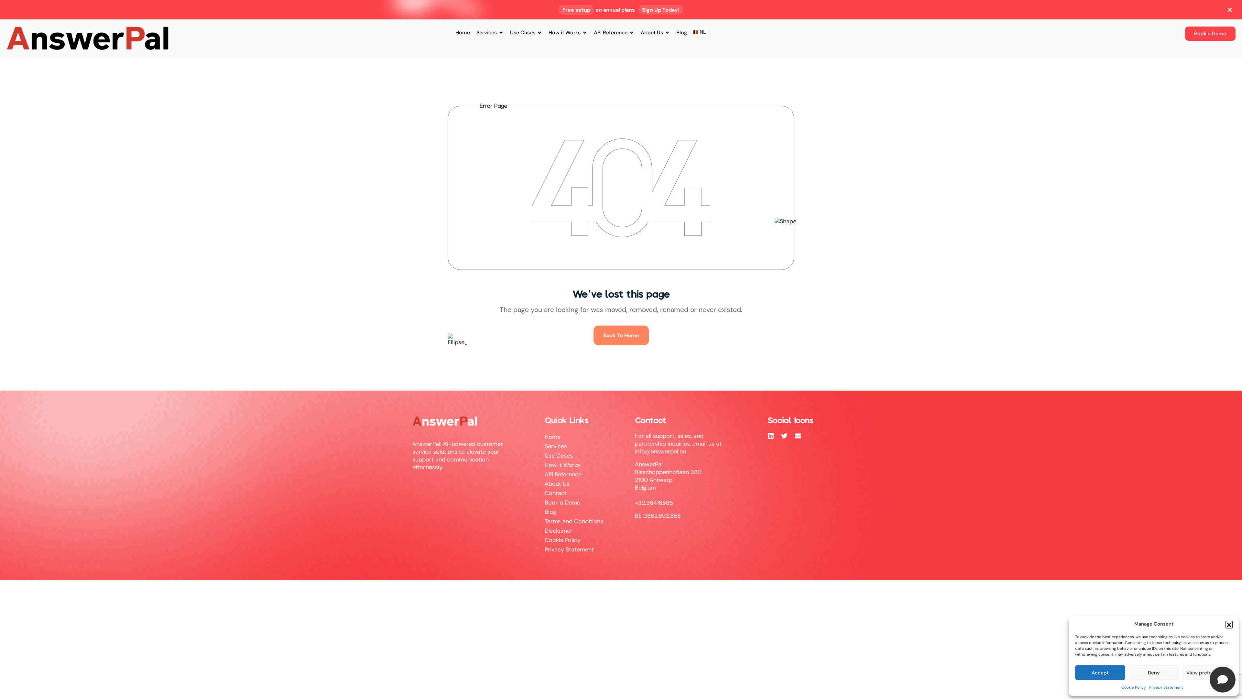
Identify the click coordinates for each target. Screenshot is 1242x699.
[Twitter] (784, 435)
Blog (681, 32)
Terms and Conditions (574, 521)
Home (462, 32)
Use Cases (522, 32)
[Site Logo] (87, 38)
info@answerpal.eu (660, 451)
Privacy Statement (1166, 687)
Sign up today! (661, 9)
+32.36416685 (654, 503)
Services (486, 32)
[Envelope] (797, 435)
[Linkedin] (770, 435)
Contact (556, 493)
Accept (1100, 673)
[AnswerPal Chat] (1223, 680)
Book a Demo (563, 502)
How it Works (565, 32)
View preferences (1207, 673)
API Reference (610, 32)
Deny (1154, 673)
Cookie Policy (1133, 687)
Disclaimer (558, 531)
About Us (652, 32)
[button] (1229, 624)
